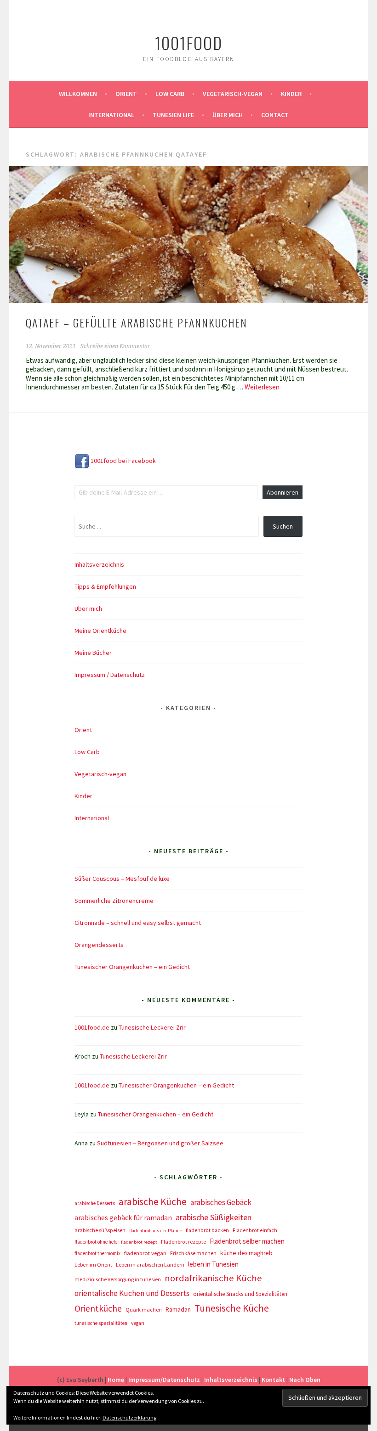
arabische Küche (153, 1201)
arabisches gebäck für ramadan (123, 1217)
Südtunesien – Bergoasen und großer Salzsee (160, 1143)
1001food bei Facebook (122, 460)
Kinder (291, 94)
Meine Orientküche (100, 630)
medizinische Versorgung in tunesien (117, 1279)
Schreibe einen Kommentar (115, 346)
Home (116, 1379)
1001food (189, 42)
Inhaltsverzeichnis (99, 564)
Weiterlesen (262, 387)
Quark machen (144, 1309)
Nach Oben (304, 1379)
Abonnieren (282, 492)
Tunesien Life (173, 115)
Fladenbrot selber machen (247, 1241)
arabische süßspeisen (100, 1230)
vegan (137, 1323)
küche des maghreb (246, 1253)
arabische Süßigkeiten (213, 1217)
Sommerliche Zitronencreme (114, 900)
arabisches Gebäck (220, 1202)
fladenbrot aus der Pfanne (155, 1231)
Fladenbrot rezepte (183, 1241)
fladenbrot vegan (145, 1253)
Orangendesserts (99, 945)
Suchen (283, 526)
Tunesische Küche (231, 1308)
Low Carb (169, 94)
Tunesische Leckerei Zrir (152, 1027)
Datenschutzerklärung (129, 1417)
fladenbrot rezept (139, 1242)
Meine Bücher (93, 652)
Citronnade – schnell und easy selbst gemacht (137, 922)
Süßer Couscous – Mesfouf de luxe (122, 878)
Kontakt (273, 1379)
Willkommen (78, 94)
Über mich (227, 115)
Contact (275, 115)
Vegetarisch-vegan (233, 94)
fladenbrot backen (207, 1230)
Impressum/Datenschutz (164, 1379)
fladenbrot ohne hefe (95, 1242)
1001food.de (91, 1027)
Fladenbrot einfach (255, 1230)
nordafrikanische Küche (213, 1278)
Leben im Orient (93, 1264)
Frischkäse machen (193, 1253)
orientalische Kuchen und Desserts (131, 1293)
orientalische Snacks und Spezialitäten (240, 1294)
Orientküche (98, 1308)
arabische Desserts (94, 1203)
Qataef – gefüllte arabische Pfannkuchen (136, 322)
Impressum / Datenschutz (109, 674)
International (111, 115)
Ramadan (178, 1309)
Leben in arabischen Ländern (150, 1264)
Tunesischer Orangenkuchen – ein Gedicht (132, 967)
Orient (126, 94)
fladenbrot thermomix (97, 1253)
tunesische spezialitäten (100, 1323)
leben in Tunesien (213, 1264)
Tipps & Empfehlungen (105, 586)
